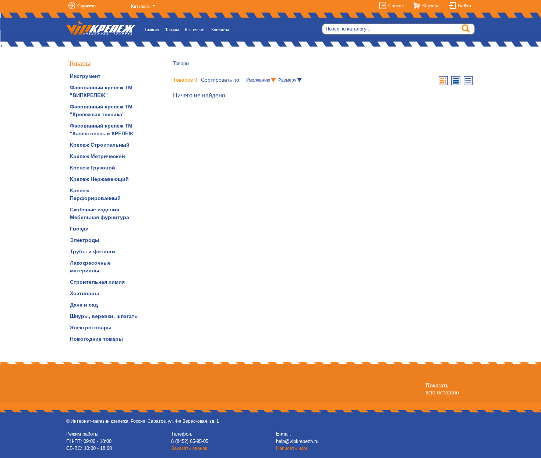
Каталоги (141, 6)
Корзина (430, 5)
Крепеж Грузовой (92, 168)
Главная (153, 29)
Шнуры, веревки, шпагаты (104, 316)
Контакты (220, 29)
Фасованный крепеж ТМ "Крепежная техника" (101, 110)
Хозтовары (84, 293)
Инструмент (85, 76)
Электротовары (91, 327)
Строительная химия (97, 282)
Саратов (86, 5)
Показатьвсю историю (442, 389)
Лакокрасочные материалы (90, 266)
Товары (172, 29)
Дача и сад (84, 305)
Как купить (195, 29)
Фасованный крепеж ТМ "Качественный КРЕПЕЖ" (103, 129)
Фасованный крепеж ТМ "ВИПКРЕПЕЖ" (101, 91)
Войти (464, 5)
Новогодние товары (96, 339)
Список (396, 5)
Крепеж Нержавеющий (99, 179)
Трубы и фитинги (92, 251)
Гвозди (79, 229)
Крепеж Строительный (100, 145)
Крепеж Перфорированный (95, 194)
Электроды (84, 240)
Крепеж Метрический (97, 156)
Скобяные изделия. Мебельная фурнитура (99, 213)
